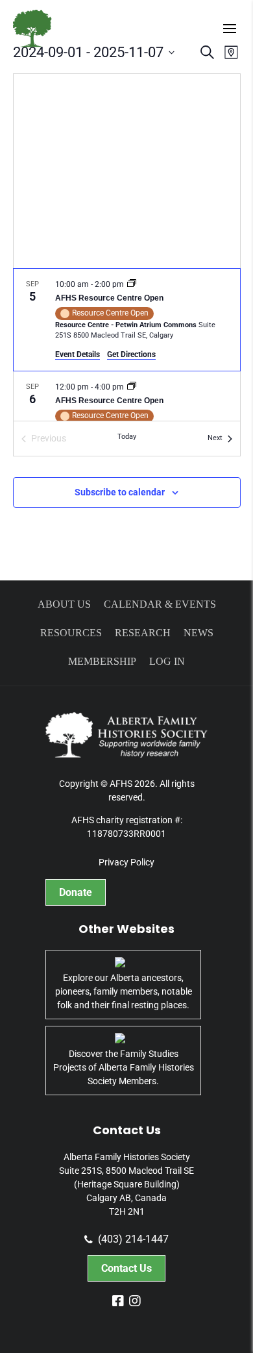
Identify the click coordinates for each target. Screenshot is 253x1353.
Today (126, 436)
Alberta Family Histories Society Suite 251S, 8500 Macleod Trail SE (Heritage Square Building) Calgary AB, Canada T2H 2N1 (126, 1184)
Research (143, 632)
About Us (64, 604)
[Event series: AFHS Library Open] (131, 284)
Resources (71, 632)
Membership (102, 661)
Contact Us (126, 1268)
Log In (167, 661)
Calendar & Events (160, 604)
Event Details (77, 354)
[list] (127, 344)
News (198, 632)
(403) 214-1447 (133, 1239)
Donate (75, 892)
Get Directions (131, 354)
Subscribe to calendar (120, 492)
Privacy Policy (126, 862)
